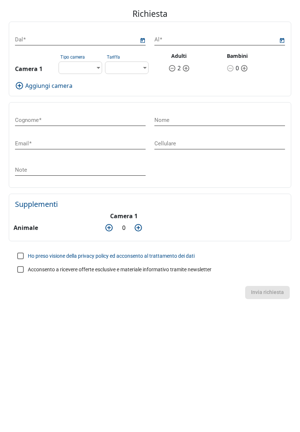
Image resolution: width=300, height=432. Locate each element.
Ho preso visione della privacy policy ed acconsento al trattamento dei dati (111, 256)
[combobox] (80, 67)
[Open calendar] (143, 41)
